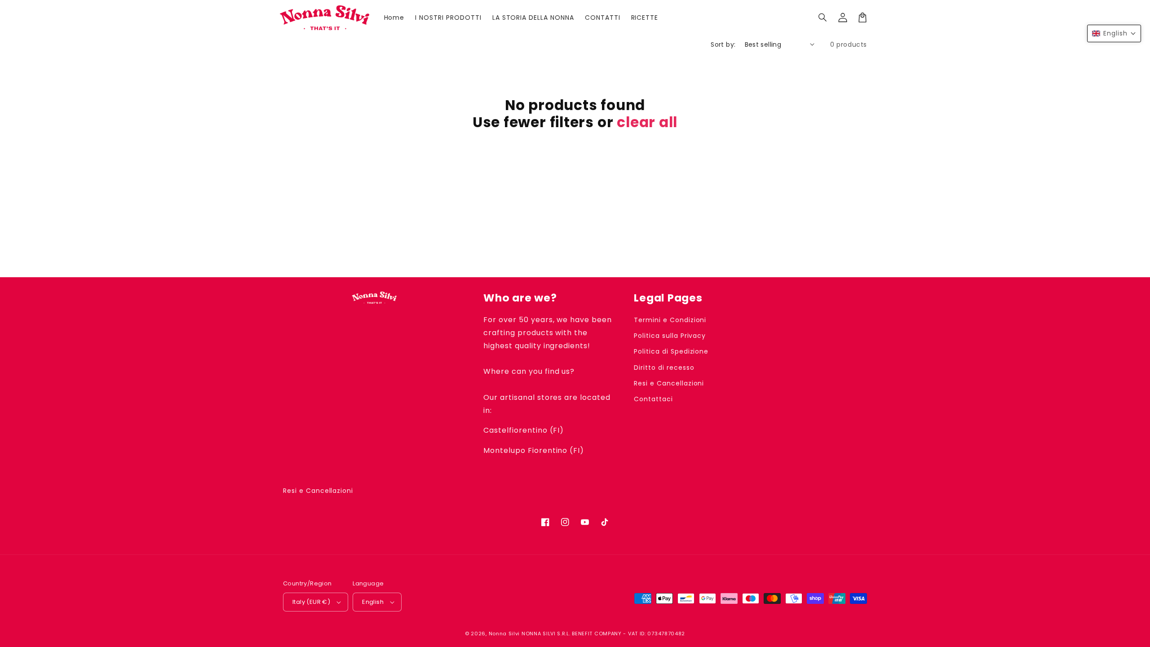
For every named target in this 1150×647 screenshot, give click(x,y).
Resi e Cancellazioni (669, 383)
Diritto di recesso (664, 367)
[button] (823, 17)
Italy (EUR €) (311, 602)
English (373, 602)
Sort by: (723, 44)
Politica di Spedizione (671, 351)
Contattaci (653, 398)
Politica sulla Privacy (670, 335)
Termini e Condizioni (670, 319)
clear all (647, 122)
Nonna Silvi (504, 633)
